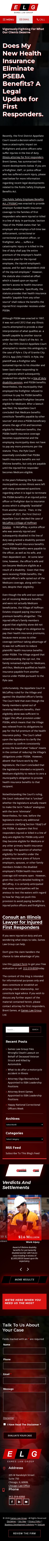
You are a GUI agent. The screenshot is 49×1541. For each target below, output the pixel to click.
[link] (24, 8)
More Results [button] (24, 1279)
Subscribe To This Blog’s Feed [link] (22, 1153)
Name (6, 1344)
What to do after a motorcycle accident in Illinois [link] (25, 1071)
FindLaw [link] (41, 1524)
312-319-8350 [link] (30, 968)
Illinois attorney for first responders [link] (22, 157)
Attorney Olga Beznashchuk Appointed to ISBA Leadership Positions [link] (25, 1082)
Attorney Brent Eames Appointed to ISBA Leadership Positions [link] (25, 1095)
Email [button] (26, 19)
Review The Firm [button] (24, 1533)
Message (8, 1388)
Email (7, 1374)
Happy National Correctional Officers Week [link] (24, 1106)
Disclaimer (8, 1417)
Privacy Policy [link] (34, 1521)
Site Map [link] (22, 1521)
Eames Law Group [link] (31, 1010)
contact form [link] (19, 964)
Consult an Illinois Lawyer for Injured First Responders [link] (22, 922)
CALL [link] (42, 19)
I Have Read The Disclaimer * (24, 1424)
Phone (7, 1359)
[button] (8, 19)
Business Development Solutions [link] (19, 1524)
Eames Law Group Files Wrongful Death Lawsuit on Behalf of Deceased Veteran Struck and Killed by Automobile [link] (23, 1056)
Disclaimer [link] (11, 1521)
